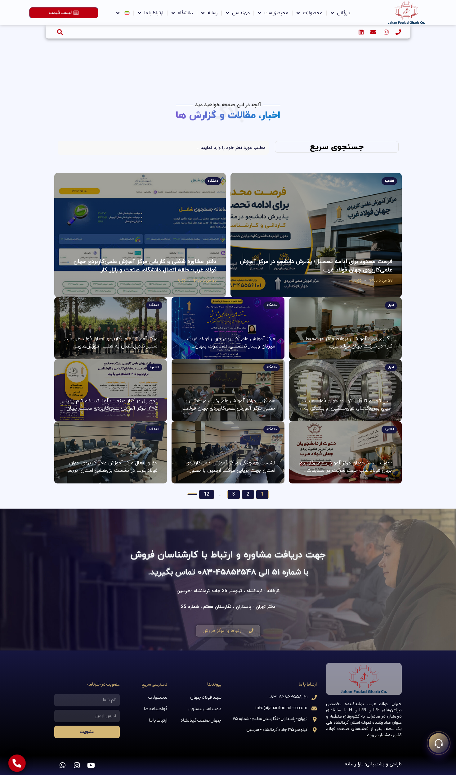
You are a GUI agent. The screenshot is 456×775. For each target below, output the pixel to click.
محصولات (312, 13)
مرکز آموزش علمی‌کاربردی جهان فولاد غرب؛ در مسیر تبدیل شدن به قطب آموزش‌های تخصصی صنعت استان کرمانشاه (111, 342)
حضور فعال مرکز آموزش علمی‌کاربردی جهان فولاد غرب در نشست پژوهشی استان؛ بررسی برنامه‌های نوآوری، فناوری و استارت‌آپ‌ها (111, 467)
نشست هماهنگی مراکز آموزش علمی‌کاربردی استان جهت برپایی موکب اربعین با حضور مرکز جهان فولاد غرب (230, 467)
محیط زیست (276, 13)
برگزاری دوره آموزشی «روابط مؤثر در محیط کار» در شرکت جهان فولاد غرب (349, 342)
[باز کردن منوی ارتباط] (439, 743)
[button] (60, 32)
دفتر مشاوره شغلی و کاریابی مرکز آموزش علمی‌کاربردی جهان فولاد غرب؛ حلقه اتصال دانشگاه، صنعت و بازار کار (145, 266)
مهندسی (241, 13)
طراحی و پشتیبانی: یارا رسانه (373, 764)
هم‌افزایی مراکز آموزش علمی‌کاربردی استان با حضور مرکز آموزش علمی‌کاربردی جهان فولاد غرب (230, 404)
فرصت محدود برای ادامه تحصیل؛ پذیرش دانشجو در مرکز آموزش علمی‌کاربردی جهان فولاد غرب (316, 266)
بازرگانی (343, 13)
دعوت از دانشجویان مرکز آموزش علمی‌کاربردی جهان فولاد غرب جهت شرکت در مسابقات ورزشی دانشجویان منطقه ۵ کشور (345, 467)
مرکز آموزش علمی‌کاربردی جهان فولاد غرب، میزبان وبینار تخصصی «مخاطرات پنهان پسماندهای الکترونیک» (231, 342)
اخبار (391, 305)
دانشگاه (185, 13)
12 (206, 494)
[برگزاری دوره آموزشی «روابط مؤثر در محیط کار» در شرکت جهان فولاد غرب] (345, 328)
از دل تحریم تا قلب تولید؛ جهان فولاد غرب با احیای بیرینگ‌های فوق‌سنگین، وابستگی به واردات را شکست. (346, 404)
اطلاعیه (389, 181)
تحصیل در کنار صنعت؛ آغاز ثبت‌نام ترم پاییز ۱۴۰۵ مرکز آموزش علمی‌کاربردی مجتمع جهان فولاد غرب (111, 404)
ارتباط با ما (153, 13)
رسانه (212, 13)
